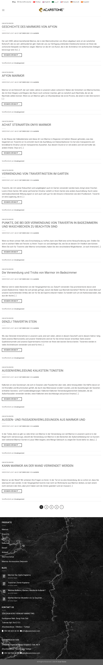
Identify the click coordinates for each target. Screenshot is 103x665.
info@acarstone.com (31, 631)
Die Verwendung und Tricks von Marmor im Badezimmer (39, 272)
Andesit (5, 552)
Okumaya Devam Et (12, 55)
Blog (14, 2)
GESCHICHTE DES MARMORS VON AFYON (29, 26)
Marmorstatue (8, 557)
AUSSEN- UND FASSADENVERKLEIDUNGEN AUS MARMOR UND (43, 419)
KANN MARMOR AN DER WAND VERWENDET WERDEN (37, 465)
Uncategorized (8, 23)
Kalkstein (5, 543)
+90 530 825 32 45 (11, 631)
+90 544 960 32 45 (11, 653)
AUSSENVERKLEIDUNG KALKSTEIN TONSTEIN (32, 370)
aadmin (36, 33)
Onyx (4, 538)
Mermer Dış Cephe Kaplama (19, 575)
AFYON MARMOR (13, 75)
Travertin (5, 534)
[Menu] (3, 10)
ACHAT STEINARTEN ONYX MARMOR (26, 124)
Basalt (4, 548)
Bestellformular (25, 2)
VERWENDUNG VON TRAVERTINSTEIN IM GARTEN (35, 173)
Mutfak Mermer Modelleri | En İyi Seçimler (25, 598)
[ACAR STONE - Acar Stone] (51, 10)
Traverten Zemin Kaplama (18, 583)
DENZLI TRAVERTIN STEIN (19, 321)
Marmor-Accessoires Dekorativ (15, 561)
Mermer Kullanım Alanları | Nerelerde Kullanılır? (26, 590)
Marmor (5, 529)
